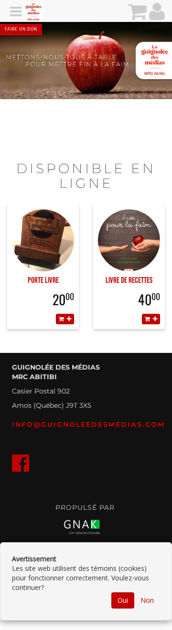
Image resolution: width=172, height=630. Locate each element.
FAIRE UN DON (21, 29)
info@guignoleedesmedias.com (88, 424)
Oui (123, 600)
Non (147, 600)
